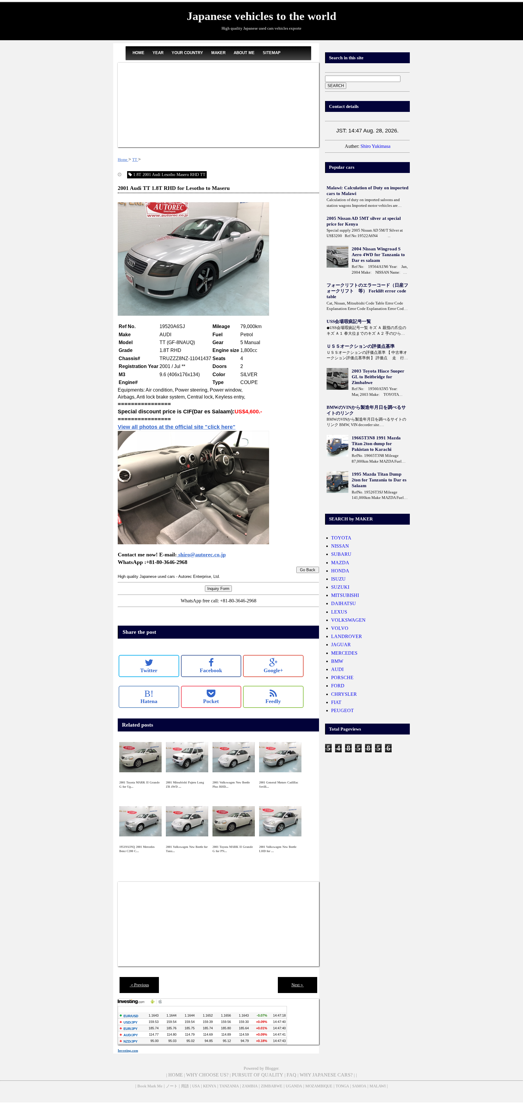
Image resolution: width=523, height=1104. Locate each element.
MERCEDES (344, 653)
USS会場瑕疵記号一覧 (349, 321)
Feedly (273, 701)
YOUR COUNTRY (187, 52)
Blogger (271, 1068)
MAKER (218, 52)
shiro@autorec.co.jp (201, 555)
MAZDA (340, 562)
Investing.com (128, 1050)
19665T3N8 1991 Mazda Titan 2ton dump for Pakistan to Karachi (376, 443)
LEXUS (339, 611)
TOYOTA (341, 537)
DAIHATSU (343, 603)
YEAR (158, 52)
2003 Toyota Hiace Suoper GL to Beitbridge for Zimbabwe (378, 377)
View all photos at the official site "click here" (176, 427)
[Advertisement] (218, 105)
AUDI (337, 669)
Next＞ (297, 985)
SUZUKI (340, 587)
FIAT (336, 702)
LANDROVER (346, 636)
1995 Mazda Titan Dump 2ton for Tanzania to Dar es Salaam (379, 480)
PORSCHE (342, 677)
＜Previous (139, 985)
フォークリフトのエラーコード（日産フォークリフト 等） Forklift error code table (367, 291)
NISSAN (340, 546)
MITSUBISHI (345, 595)
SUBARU (341, 554)
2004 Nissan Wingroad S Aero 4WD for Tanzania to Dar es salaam (378, 254)
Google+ (273, 670)
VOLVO (339, 628)
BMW (337, 661)
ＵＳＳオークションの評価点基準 (361, 346)
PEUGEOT (342, 710)
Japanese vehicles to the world (261, 16)
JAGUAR (341, 644)
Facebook (211, 670)
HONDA (340, 570)
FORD (337, 685)
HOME (138, 52)
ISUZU (338, 578)
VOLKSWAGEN (348, 620)
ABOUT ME (244, 52)
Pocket (211, 701)
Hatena (148, 697)
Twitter (148, 670)
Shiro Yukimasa (375, 146)
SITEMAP (272, 52)
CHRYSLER (344, 694)
